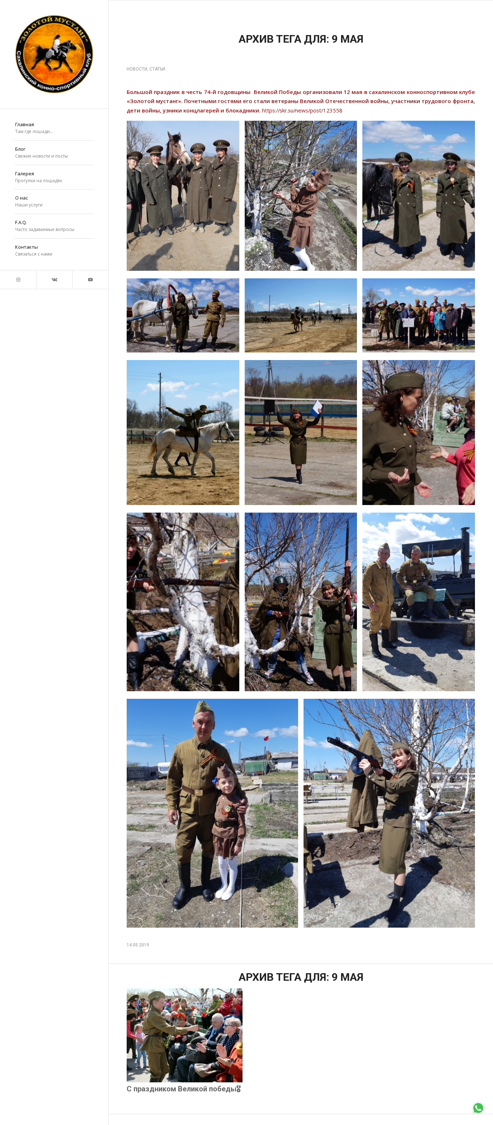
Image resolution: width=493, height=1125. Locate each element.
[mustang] (54, 54)
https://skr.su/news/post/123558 (302, 110)
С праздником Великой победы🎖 (184, 1089)
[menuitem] (54, 128)
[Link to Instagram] (18, 279)
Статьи (157, 69)
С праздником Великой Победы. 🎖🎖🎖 (267, 57)
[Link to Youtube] (90, 279)
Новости (137, 69)
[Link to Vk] (54, 279)
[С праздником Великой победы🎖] (185, 1080)
